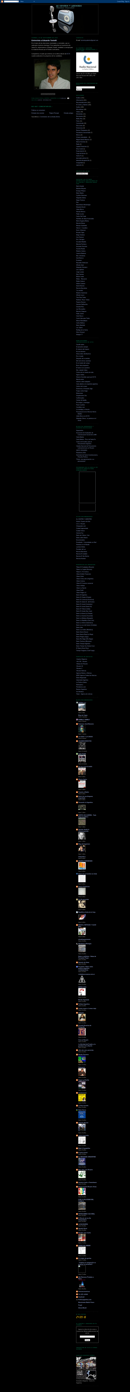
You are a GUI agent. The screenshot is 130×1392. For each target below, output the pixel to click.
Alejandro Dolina (81, 198)
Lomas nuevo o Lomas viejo (87, 1008)
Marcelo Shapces (81, 311)
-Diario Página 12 (81, 592)
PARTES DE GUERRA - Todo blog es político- (87, 816)
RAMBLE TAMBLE (84, 719)
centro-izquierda (83, 1135)
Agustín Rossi (82, 1228)
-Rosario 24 (79, 666)
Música (78, 135)
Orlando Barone (83, 1122)
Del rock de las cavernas (83, 361)
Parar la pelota (80, 405)
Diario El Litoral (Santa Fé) (84, 606)
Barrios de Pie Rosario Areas (87, 1186)
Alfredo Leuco (80, 295)
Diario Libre (79, 627)
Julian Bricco (80, 209)
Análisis (78, 98)
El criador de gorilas (84, 1258)
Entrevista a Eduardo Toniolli (44, 40)
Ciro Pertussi (80, 237)
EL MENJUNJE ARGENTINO (87, 1157)
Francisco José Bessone (86, 724)
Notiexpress (79, 684)
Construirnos (82, 1093)
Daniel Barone (80, 286)
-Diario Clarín (80, 576)
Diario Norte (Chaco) (82, 632)
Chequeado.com (81, 526)
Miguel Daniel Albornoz (83, 139)
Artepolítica (82, 856)
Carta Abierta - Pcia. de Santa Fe (86, 439)
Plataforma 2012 (81, 452)
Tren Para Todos (81, 297)
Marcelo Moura (80, 223)
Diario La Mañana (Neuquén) (84, 618)
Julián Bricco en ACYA (82, 416)
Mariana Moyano (81, 188)
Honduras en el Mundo (82, 544)
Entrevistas (79, 128)
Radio (78, 144)
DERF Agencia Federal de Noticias (86, 675)
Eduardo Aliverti (80, 207)
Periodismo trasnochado (83, 132)
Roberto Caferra (80, 251)
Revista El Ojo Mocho (82, 556)
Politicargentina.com (84, 1299)
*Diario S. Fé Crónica (82, 572)
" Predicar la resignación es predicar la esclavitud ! (87, 1263)
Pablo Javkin (80, 313)
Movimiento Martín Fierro (86, 1302)
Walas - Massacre (81, 279)
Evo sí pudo (79, 356)
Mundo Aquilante (83, 1000)
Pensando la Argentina (85, 802)
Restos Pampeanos (82, 130)
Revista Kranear (81, 558)
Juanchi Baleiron (81, 253)
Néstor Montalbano (81, 320)
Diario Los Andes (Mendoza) (84, 629)
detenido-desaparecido (82, 160)
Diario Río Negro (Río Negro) (84, 639)
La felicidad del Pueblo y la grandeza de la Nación (86, 1045)
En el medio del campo (83, 363)
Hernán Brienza (80, 211)
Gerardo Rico (80, 306)
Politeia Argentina (84, 1004)
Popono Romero (81, 302)
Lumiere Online (80, 547)
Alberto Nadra (82, 779)
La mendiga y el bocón (82, 409)
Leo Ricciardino (80, 309)
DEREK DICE (82, 987)
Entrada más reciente (37, 113)
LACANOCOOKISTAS (85, 741)
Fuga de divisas (81, 153)
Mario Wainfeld (80, 325)
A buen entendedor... (82, 137)
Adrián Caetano (80, 283)
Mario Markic (80, 193)
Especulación (80, 151)
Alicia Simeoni (80, 332)
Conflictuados (80, 398)
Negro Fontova (80, 200)
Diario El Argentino (81, 595)
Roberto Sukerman (81, 293)
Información (47, 100)
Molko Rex (79, 118)
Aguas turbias (80, 374)
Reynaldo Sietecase (82, 262)
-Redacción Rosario (82, 664)
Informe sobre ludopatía (83, 381)
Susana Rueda (80, 248)
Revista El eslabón (81, 554)
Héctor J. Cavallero (81, 228)
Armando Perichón (81, 246)
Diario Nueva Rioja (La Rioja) (84, 634)
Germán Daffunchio (82, 304)
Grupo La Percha (83, 1080)
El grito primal (82, 1152)
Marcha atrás (80, 379)
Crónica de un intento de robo (84, 372)
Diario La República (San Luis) (85, 620)
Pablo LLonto (80, 214)
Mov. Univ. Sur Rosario (85, 1169)
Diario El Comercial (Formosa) (85, 599)
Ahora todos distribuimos (83, 354)
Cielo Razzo (79, 316)
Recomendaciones (81, 102)
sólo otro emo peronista (85, 1050)
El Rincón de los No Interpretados (84, 1219)
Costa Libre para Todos (83, 318)
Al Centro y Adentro (82, 104)
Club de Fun (79, 533)
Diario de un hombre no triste (87, 874)
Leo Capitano (80, 269)
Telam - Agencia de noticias (84, 694)
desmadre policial (81, 158)
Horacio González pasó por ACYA (86, 377)
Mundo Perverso (83, 1054)
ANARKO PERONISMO (85, 861)
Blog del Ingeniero (84, 844)
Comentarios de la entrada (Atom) (50, 117)
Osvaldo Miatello (81, 242)
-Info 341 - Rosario (81, 661)
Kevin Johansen (81, 230)
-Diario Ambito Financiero (83, 574)
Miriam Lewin (80, 276)
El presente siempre (82, 347)
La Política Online (81, 682)
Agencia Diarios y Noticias (84, 673)
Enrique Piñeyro (81, 191)
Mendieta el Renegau (84, 943)
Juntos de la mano (81, 386)
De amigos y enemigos (83, 402)
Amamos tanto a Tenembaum (87, 1182)
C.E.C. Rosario (80, 524)
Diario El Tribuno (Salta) (83, 609)
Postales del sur (81, 549)
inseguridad (79, 162)
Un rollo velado (83, 1294)
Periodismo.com (81, 687)
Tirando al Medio (83, 792)
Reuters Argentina (81, 689)
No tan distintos (80, 351)
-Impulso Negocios (81, 659)
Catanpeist (81, 1067)
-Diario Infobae (80, 585)
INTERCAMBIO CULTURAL (86, 1214)
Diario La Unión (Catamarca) (84, 622)
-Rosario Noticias (81, 670)
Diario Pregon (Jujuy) (82, 636)
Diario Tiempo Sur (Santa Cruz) (85, 646)
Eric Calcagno (80, 239)
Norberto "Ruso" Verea (82, 300)
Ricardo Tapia (80, 232)
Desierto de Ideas (83, 962)
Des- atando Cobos (81, 370)
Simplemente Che (81, 395)
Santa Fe (79, 156)
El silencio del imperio (82, 349)
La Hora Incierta (83, 1105)
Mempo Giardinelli (81, 225)
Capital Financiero (81, 146)
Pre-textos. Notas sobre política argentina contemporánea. (85, 968)
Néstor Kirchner (80, 142)
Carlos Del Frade (81, 216)
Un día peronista (83, 899)
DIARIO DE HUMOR (84, 1245)
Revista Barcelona (81, 288)
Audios (40, 100)
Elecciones (79, 125)
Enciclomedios (80, 540)
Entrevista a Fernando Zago (84, 388)
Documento (79, 116)
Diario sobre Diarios (82, 537)
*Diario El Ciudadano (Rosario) (85, 567)
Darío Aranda (80, 186)
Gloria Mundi (82, 1308)
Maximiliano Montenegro (83, 204)
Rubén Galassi (80, 281)
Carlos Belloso (80, 323)
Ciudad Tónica (80, 530)
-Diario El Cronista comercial (84, 583)
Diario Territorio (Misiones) (84, 641)
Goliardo (81, 1013)
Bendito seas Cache (84, 1233)
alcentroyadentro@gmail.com (89, 40)
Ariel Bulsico (80, 258)
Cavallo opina (80, 344)
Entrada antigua (68, 113)
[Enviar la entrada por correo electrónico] (68, 98)
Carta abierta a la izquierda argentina (87, 384)
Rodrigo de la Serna (82, 330)
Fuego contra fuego (82, 391)
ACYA (68, 54)
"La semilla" (79, 290)
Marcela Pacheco (81, 244)
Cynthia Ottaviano (81, 195)
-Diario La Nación (81, 588)
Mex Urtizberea (80, 256)
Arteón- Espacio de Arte (83, 521)
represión (79, 165)
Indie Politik (82, 754)
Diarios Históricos (84, 886)
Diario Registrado (81, 677)
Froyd (80, 1305)
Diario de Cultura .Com (82, 535)
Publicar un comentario (38, 110)
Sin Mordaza (80, 691)
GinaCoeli (81, 1297)
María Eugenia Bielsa (82, 221)
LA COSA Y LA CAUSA (85, 736)
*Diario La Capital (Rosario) (84, 569)
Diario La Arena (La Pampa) (84, 613)
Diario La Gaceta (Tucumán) (84, 616)
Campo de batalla (81, 400)
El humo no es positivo (83, 368)
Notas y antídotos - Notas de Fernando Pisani (87, 957)
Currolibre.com (80, 407)
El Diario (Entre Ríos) (82, 648)
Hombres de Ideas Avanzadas (85, 218)
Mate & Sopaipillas (84, 1148)
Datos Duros (82, 1110)
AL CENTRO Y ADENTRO (84, 519)
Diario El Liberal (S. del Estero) (85, 602)
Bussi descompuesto (82, 365)
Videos (78, 112)
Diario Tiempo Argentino (83, 643)
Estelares (79, 260)
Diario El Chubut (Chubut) (83, 597)
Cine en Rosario (83, 1040)
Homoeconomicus (84, 1291)
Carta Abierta (80, 437)
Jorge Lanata (80, 272)
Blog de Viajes (82, 715)
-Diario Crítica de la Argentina (84, 578)
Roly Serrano (80, 274)
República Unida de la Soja (86, 912)
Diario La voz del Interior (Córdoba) (86, 625)
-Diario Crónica (80, 581)
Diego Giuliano (80, 235)
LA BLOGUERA (83, 1224)
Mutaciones (79, 393)
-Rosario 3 (79, 668)
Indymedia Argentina (82, 680)
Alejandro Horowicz (81, 267)
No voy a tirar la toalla (85, 766)
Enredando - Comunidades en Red (86, 542)
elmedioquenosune (84, 939)
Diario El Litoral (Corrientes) (84, 604)
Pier (77, 202)
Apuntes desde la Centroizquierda (83, 830)
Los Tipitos (79, 327)
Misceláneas (80, 109)
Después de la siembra (83, 358)
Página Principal (54, 113)
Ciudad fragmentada (82, 528)
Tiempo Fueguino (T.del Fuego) (85, 650)
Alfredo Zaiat (80, 265)
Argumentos (79, 430)
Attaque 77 (79, 334)
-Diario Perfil (79, 590)
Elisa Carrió (79, 149)
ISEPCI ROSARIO (81, 450)
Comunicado (79, 123)
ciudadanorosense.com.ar (86, 974)
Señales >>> (82, 702)
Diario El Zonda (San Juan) (84, 611)
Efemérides (79, 114)
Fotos (78, 121)
